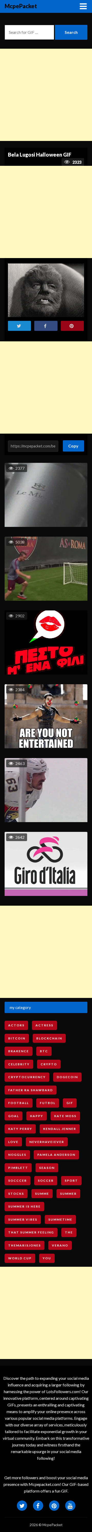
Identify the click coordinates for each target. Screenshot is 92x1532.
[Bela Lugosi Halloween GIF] (46, 290)
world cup (20, 1258)
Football (18, 1103)
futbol (47, 1103)
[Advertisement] (46, 95)
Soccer (46, 1180)
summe (42, 1194)
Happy (36, 1116)
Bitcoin (16, 1038)
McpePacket (21, 6)
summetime (60, 1219)
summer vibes (22, 1219)
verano (60, 1245)
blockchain (49, 1038)
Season (47, 1168)
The (69, 1232)
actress (44, 1025)
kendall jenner (59, 1129)
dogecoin (67, 1077)
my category (20, 1007)
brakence (18, 1051)
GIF (69, 1103)
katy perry (20, 1129)
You (47, 1258)
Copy (73, 444)
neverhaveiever (46, 1142)
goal (13, 1116)
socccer (17, 1180)
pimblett (18, 1168)
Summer (68, 1194)
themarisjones (24, 1245)
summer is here (24, 1206)
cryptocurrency (27, 1077)
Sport (71, 1180)
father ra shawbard (30, 1090)
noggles (17, 1155)
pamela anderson (56, 1155)
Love (13, 1142)
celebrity (19, 1064)
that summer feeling (31, 1232)
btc (44, 1051)
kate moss (65, 1116)
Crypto (49, 1064)
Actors (16, 1025)
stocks (16, 1194)
